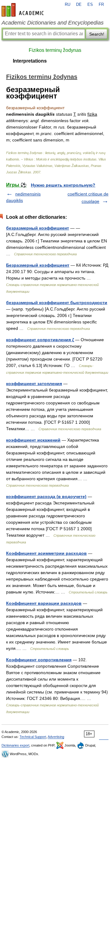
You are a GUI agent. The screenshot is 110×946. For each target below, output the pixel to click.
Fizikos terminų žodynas (55, 50)
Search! (96, 34)
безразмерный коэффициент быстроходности (56, 302)
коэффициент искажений (33, 440)
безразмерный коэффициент (37, 228)
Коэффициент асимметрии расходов (46, 553)
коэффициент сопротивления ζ (40, 339)
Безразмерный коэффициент (37, 265)
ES (90, 4)
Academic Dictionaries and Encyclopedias (53, 23)
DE (79, 4)
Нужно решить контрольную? (63, 185)
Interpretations (30, 61)
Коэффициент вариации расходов (44, 603)
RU (67, 4)
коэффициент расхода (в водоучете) (46, 496)
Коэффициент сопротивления (39, 659)
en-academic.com (24, 10)
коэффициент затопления (34, 383)
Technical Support (33, 737)
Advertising (56, 737)
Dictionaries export (15, 745)
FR (101, 4)
